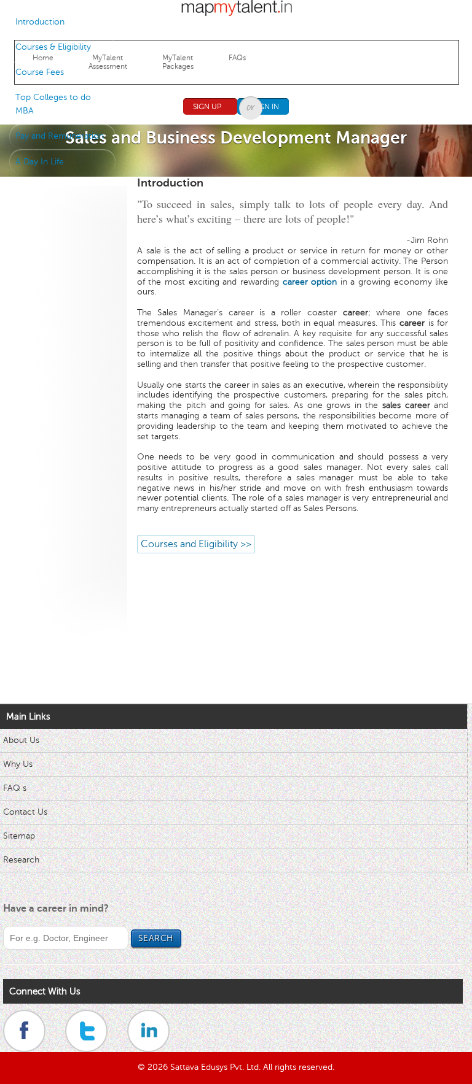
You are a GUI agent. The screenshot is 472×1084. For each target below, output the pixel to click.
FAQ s (14, 788)
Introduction (40, 21)
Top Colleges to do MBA (53, 104)
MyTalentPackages (178, 62)
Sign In (266, 106)
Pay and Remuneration (59, 135)
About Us (21, 740)
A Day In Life (39, 161)
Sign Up (207, 106)
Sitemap (19, 835)
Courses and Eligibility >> (196, 544)
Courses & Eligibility (53, 47)
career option (310, 281)
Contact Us (25, 812)
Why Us (18, 764)
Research (21, 859)
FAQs (237, 57)
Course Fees (39, 72)
